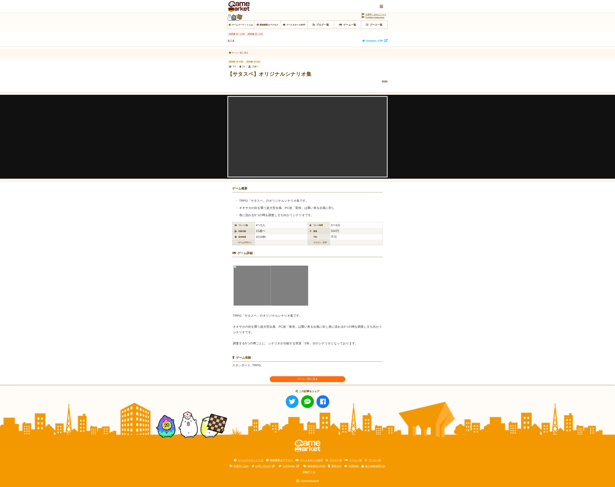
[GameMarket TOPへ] (307, 446)
